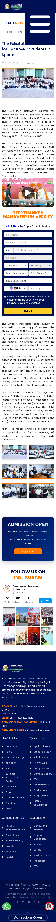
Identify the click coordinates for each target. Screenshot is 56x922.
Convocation (13, 746)
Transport (39, 860)
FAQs (36, 779)
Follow (46, 600)
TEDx (8, 808)
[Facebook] (17, 901)
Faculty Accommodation (15, 827)
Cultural (30, 63)
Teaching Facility (15, 797)
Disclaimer (41, 888)
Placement (15, 888)
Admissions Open (28, 917)
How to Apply (41, 762)
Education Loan (42, 751)
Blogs (9, 792)
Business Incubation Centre (12, 777)
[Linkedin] (28, 901)
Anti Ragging (12, 884)
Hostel (9, 857)
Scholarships (41, 757)
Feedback (11, 803)
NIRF (25, 884)
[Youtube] (33, 901)
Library (37, 849)
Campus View (41, 768)
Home (9, 31)
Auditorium (12, 851)
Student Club (41, 790)
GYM (36, 866)
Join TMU (11, 762)
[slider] (14, 204)
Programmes (41, 795)
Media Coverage (15, 757)
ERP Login (11, 786)
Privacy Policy (41, 784)
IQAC (8, 768)
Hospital (10, 846)
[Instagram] (38, 901)
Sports (37, 844)
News (19, 31)
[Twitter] (23, 901)
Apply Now (28, 551)
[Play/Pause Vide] (28, 193)
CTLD (45, 884)
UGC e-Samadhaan (41, 803)
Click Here (13, 226)
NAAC (35, 884)
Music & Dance (42, 855)
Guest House (13, 835)
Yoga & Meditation (40, 837)
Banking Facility (14, 840)
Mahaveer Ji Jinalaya (40, 827)
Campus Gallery (43, 773)
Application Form (43, 746)
